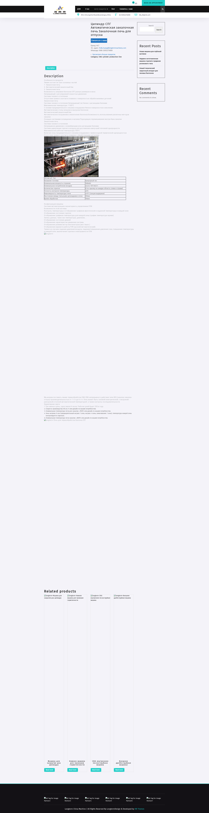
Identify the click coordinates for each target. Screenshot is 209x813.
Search (151, 26)
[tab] (50, 68)
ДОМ (79, 9)
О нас (87, 9)
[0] (136, 4)
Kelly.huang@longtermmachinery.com (112, 48)
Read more (49, 770)
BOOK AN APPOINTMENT (153, 3)
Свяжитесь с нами (126, 9)
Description (51, 68)
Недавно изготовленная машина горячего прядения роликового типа (150, 61)
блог (113, 9)
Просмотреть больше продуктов (103, 54)
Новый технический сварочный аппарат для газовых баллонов (148, 70)
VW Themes (139, 809)
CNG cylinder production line (110, 57)
